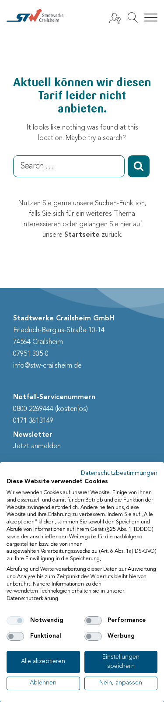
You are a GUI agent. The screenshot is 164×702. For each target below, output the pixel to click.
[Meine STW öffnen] (114, 18)
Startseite (82, 235)
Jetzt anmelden (37, 446)
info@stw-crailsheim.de (47, 365)
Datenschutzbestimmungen (119, 473)
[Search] (132, 17)
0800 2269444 (33, 409)
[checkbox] (15, 620)
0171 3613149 (33, 421)
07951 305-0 (31, 354)
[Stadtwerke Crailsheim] (35, 15)
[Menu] (150, 18)
